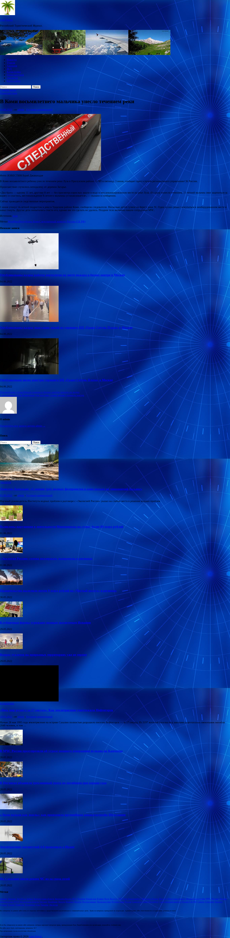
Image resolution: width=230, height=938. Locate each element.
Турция (11, 905)
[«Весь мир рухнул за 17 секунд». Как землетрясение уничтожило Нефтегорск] (29, 700)
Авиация (12, 65)
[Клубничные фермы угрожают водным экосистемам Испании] (11, 616)
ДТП (120, 899)
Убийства (19, 905)
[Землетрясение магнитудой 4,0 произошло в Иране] (11, 840)
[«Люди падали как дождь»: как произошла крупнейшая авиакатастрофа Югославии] (11, 808)
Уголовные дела (32, 905)
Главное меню (8, 90)
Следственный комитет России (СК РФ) (62, 221)
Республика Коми (29, 221)
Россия (128, 902)
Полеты (77, 902)
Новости (12, 59)
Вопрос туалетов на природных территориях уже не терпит (43, 654)
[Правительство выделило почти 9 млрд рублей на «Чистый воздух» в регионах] (11, 584)
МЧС (208, 899)
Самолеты (137, 902)
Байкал (30, 899)
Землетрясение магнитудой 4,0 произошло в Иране (37, 847)
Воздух (113, 899)
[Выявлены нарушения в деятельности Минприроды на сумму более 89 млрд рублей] (11, 520)
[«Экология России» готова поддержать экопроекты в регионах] (11, 552)
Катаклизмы (14, 71)
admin (21, 109)
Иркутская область (176, 899)
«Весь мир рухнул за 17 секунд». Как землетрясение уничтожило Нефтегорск (56, 710)
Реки (16, 221)
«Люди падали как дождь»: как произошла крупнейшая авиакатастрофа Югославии (63, 815)
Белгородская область (44, 899)
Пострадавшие (89, 902)
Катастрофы (199, 899)
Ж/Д (9, 68)
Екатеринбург (134, 899)
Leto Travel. (6, 19)
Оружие (43, 902)
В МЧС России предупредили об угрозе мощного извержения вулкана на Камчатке (61, 751)
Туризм (11, 62)
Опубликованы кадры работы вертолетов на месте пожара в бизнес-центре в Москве (62, 275)
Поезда (61, 902)
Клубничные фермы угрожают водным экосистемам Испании (45, 622)
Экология (12, 77)
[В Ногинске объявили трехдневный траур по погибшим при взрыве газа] (11, 776)
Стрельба (209, 902)
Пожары (70, 902)
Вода (106, 899)
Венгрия (81, 899)
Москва (215, 899)
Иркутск (163, 899)
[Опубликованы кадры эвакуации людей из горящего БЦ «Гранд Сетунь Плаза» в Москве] (29, 321)
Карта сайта (13, 80)
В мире (100, 899)
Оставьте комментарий (39, 109)
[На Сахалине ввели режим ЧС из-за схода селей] (11, 872)
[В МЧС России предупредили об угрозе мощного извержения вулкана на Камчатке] (11, 744)
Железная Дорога (150, 899)
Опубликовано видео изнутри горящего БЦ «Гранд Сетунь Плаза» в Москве (56, 380)
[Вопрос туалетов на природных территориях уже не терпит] (11, 648)
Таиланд (219, 902)
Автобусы (21, 899)
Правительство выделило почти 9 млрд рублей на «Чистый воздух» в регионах (58, 590)
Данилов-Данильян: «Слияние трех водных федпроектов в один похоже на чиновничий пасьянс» (71, 489)
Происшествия (15, 74)
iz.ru (15, 215)
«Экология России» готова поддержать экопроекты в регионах (46, 558)
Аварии (3, 899)
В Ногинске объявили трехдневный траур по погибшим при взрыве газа (53, 783)
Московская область (29, 902)
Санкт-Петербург (150, 902)
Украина (44, 905)
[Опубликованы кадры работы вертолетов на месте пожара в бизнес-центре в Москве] (29, 268)
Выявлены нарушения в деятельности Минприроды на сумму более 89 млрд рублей (61, 526)
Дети (10, 221)
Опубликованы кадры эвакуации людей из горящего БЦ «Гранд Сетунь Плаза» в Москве (66, 327)
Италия (189, 899)
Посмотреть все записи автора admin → (22, 425)
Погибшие (53, 902)
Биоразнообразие (63, 899)
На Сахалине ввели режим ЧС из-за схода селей (35, 879)
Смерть (200, 902)
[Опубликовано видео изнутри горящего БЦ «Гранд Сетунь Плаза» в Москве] (29, 373)
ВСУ (74, 899)
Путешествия (117, 902)
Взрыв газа (91, 899)
